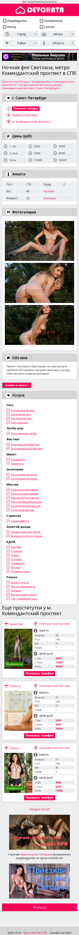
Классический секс (23, 410)
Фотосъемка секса (23, 586)
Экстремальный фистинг (27, 448)
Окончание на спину (24, 478)
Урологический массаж (26, 506)
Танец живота (20, 521)
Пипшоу (16, 590)
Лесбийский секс (21, 418)
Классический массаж (25, 489)
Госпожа (16, 559)
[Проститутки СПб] (39, 10)
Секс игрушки (19, 422)
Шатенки (49, 198)
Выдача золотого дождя (26, 536)
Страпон (16, 551)
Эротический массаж (24, 493)
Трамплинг (18, 563)
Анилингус (17, 463)
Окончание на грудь (24, 474)
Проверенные (53, 21)
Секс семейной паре (24, 598)
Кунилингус (18, 459)
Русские (48, 191)
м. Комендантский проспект (31, 122)
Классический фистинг (25, 444)
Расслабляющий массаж (26, 502)
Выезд (11, 27)
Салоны (48, 27)
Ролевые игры (20, 571)
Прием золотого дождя (26, 532)
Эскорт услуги (20, 582)
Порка (15, 555)
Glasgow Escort (39, 809)
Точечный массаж (22, 510)
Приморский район (25, 115)
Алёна (14, 748)
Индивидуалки (16, 21)
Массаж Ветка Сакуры (25, 498)
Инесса (15, 686)
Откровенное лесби (24, 433)
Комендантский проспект (55, 624)
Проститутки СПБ (35, 933)
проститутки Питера (35, 854)
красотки (16, 624)
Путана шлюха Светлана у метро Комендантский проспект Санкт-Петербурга (32, 86)
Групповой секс (21, 414)
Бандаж (16, 547)
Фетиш (15, 567)
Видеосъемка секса (23, 594)
